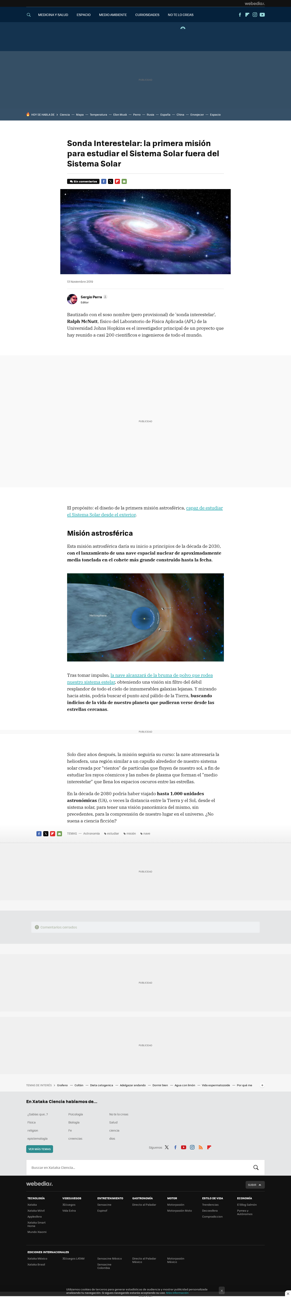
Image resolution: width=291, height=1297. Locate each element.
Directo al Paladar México (144, 1260)
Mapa (80, 114)
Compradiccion (212, 1216)
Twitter (110, 181)
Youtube (262, 14)
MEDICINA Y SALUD (53, 14)
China (180, 114)
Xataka (32, 1204)
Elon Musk (120, 114)
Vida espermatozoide (216, 1085)
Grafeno (62, 1085)
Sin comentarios (85, 181)
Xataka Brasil (36, 1264)
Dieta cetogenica (102, 1085)
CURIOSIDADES (147, 14)
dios (112, 1138)
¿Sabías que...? (37, 1114)
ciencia (114, 1130)
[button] (93, 296)
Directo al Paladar (144, 1204)
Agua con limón (185, 1085)
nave (146, 833)
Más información (177, 1293)
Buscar (256, 1167)
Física (31, 1122)
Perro (137, 114)
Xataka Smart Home (36, 1224)
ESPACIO (84, 14)
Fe (70, 1130)
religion (32, 1130)
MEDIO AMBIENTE (113, 14)
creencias (75, 1138)
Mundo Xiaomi (36, 1232)
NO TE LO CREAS (180, 14)
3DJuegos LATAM (73, 1258)
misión (131, 833)
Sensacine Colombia (104, 1266)
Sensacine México (109, 1258)
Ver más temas (40, 1149)
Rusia (150, 114)
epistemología (37, 1138)
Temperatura (98, 114)
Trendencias (210, 1204)
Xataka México (37, 1258)
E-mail (124, 181)
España (165, 114)
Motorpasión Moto (179, 1210)
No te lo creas (118, 1114)
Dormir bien (161, 1085)
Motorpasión (175, 1204)
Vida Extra (69, 1210)
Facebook (239, 14)
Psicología (75, 1114)
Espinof (102, 1210)
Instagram (254, 14)
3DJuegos (68, 1204)
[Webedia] (255, 3)
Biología (73, 1122)
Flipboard (247, 14)
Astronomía (91, 833)
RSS (200, 1146)
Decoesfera (210, 1210)
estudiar (113, 833)
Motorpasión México (175, 1260)
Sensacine (104, 1204)
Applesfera (34, 1216)
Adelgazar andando (133, 1085)
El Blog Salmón (247, 1204)
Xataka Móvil (36, 1210)
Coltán (79, 1085)
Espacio (215, 114)
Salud (113, 1122)
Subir (252, 1185)
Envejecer (197, 114)
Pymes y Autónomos (244, 1212)
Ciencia (65, 114)
